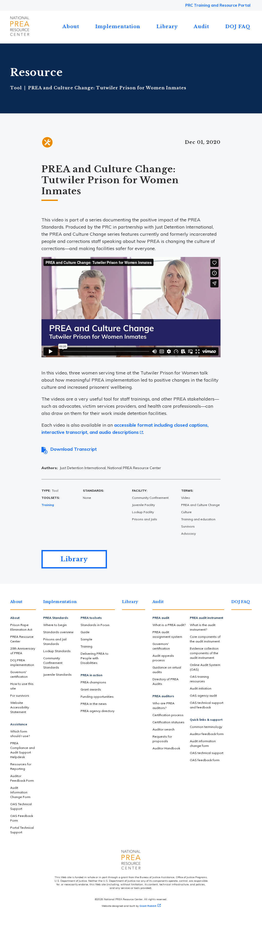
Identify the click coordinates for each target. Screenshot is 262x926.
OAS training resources (199, 679)
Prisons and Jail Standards (55, 641)
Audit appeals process (163, 658)
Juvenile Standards (57, 674)
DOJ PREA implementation (22, 662)
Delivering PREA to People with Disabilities (94, 658)
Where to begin (55, 625)
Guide (85, 632)
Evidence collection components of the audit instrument (204, 653)
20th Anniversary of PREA (22, 651)
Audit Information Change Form (20, 792)
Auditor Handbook (166, 748)
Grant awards (91, 689)
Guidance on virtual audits (166, 669)
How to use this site (22, 686)
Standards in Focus (95, 625)
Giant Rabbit (147, 906)
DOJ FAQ (237, 26)
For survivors (19, 695)
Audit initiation (200, 688)
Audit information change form (203, 743)
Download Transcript (73, 449)
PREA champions (93, 682)
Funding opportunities (97, 696)
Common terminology (206, 727)
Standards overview (58, 632)
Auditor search (163, 729)
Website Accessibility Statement (19, 707)
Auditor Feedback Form (22, 778)
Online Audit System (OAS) (205, 667)
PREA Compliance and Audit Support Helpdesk (22, 750)
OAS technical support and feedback (206, 705)
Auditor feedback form (207, 734)
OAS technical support (206, 753)
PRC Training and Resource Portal (217, 5)
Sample (86, 639)
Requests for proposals (162, 739)
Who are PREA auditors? (163, 705)
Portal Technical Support (22, 830)
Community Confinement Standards (52, 662)
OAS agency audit (203, 695)
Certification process (167, 715)
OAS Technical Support (21, 806)
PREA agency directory (97, 711)
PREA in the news (94, 704)
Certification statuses (168, 722)
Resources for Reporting (20, 766)
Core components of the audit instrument (205, 639)
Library (167, 26)
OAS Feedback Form (21, 818)
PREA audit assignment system (167, 634)
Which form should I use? (20, 733)
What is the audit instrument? (202, 627)
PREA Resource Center (22, 639)
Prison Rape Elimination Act (21, 627)
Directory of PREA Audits (165, 681)
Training (47, 505)
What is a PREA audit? (168, 625)
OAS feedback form (205, 760)
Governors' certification (19, 674)
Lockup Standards (57, 651)
